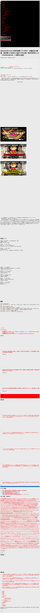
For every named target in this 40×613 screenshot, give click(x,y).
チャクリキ (33, 534)
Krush (11, 513)
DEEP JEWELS (12, 502)
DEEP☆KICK (20, 502)
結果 (3, 7)
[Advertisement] (19, 44)
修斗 (16, 541)
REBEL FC (18, 521)
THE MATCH (33, 524)
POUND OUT (33, 519)
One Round (11, 519)
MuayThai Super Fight (12, 516)
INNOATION (26, 507)
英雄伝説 (24, 547)
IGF (12, 507)
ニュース (4, 8)
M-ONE (23, 514)
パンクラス (16, 536)
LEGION (3, 514)
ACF (14, 498)
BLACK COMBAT (10, 500)
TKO (37, 524)
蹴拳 (32, 547)
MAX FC (30, 514)
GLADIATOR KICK (2, 505)
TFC (25, 524)
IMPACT (17, 507)
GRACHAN (4, 329)
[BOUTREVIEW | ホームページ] (3, 1)
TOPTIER (5, 525)
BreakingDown (2, 501)
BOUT (25, 500)
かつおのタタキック (19, 528)
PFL (26, 519)
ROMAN (11, 522)
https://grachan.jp (19, 311)
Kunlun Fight (17, 513)
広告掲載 (4, 30)
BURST (15, 501)
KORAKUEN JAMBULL (29, 511)
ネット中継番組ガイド (7, 536)
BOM (19, 500)
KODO (23, 511)
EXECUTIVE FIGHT (5, 504)
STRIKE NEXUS (13, 524)
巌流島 (8, 543)
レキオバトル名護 (35, 539)
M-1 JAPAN (16, 514)
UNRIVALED (32, 525)
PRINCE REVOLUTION (8, 521)
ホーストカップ (4, 538)
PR (4, 521)
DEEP (6, 502)
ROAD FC (8, 522)
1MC (1, 498)
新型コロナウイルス (23, 543)
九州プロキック (4, 541)
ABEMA (4, 498)
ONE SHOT (14, 519)
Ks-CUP (14, 513)
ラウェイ (12, 539)
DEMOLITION (29, 502)
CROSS (33, 501)
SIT (34, 522)
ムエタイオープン (35, 538)
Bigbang (2, 500)
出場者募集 (33, 541)
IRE (3, 508)
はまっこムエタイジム (32, 528)
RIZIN (2, 522)
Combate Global (26, 501)
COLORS (22, 501)
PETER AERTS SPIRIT (19, 519)
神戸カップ (17, 547)
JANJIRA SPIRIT (20, 508)
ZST (8, 528)
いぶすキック (11, 528)
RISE (37, 521)
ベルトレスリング (36, 536)
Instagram (4, 17)
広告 (10, 543)
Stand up (8, 524)
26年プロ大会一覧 (8, 11)
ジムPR (8, 532)
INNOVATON (37, 507)
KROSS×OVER (4, 513)
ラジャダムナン (27, 539)
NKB (19, 517)
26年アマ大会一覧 (8, 12)
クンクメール (5, 531)
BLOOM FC (15, 500)
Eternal (1, 504)
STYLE (18, 524)
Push (3, 6)
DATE (39, 501)
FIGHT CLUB (10, 504)
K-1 (4, 510)
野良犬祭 (37, 547)
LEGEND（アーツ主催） (29, 513)
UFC (25, 525)
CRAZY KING (30, 501)
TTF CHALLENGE (10, 525)
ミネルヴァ (23, 538)
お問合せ (4, 31)
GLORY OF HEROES (14, 505)
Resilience (34, 521)
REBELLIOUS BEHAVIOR (23, 521)
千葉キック (3, 543)
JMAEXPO (27, 508)
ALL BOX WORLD (23, 498)
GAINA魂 (27, 504)
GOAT (19, 505)
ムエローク (2, 539)
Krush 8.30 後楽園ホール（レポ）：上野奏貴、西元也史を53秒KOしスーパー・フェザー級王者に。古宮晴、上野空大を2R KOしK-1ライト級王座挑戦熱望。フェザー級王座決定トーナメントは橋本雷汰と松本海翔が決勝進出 (20, 466)
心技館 (12, 543)
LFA (14, 514)
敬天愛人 (15, 543)
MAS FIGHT (27, 514)
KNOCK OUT (18, 511)
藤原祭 (27, 547)
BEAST (30, 498)
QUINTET (14, 521)
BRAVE (28, 500)
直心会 (5, 547)
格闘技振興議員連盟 (19, 546)
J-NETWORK (15, 508)
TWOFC (16, 525)
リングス (30, 539)
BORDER (22, 500)
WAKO (37, 525)
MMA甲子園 (4, 516)
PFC (23, 519)
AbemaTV (9, 498)
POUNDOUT (29, 519)
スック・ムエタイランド (11, 534)
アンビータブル (17, 529)
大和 (5, 543)
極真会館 (25, 546)
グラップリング (10, 531)
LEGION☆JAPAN (8, 514)
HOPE (7, 507)
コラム (14, 531)
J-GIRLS (10, 508)
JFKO (24, 508)
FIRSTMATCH (24, 504)
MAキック (33, 514)
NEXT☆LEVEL (6, 517)
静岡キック (5, 548)
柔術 (34, 544)
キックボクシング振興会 (23, 529)
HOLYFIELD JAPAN (2, 507)
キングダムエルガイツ (31, 529)
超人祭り (29, 547)
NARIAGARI (34, 516)
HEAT (36, 505)
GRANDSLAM (32, 505)
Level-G (12, 514)
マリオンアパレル (19, 538)
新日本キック (32, 543)
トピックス (4, 9)
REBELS (29, 521)
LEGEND (23, 513)
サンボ (30, 531)
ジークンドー (5, 534)
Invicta (1, 508)
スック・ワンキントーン (21, 534)
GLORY (9, 505)
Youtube (3, 18)
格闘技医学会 (14, 546)
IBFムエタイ (9, 507)
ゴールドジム (27, 531)
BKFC (5, 500)
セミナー (29, 534)
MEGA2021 (37, 514)
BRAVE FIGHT (33, 500)
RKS (5, 522)
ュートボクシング (7, 539)
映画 (26, 544)
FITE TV (27, 78)
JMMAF (30, 508)
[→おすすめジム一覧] (16, 66)
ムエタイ (28, 538)
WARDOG (2, 526)
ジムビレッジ (4, 13)
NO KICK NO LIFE (24, 517)
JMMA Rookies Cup (35, 508)
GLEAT (6, 505)
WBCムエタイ (8, 526)
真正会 (7, 547)
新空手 (3, 544)
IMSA (24, 507)
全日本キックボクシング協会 (24, 541)
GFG (30, 504)
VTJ (35, 525)
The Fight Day (28, 524)
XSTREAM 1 (31, 526)
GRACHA (22, 505)
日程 (3, 10)
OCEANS (32, 517)
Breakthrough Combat (9, 501)
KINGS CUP (11, 511)
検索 (3, 5)
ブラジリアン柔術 (28, 536)
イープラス (8, 310)
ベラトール (31, 536)
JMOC (1, 509)
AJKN (18, 498)
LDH (21, 513)
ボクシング (11, 538)
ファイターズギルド (22, 536)
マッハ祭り (14, 538)
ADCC (16, 498)
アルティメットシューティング (10, 529)
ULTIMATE (28, 525)
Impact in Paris (20, 507)
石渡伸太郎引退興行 (11, 547)
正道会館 (29, 546)
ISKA (5, 508)
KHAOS (14, 509)
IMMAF (14, 507)
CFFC (17, 501)
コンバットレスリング (20, 531)
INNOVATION (32, 507)
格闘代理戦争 (8, 546)
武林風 (31, 546)
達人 (34, 547)
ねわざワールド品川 (25, 528)
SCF (21, 522)
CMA (19, 501)
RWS (15, 522)
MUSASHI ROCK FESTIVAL (22, 516)
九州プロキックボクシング (11, 541)
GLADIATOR (34, 504)
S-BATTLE (18, 522)
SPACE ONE (2, 524)
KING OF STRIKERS (5, 511)
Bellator (33, 498)
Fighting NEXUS (17, 504)
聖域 (22, 547)
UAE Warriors (22, 525)
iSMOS (7, 508)
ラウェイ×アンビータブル (20, 539)
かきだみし (15, 528)
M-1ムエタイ (20, 514)
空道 (20, 547)
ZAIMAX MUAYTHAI (3, 528)
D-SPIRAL (36, 501)
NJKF (15, 517)
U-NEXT (19, 525)
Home (3, 4)
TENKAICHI (22, 524)
